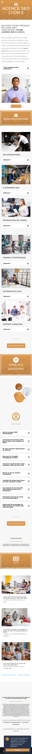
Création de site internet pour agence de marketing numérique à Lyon (16, 708)
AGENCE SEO (22, 705)
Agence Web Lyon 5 (16, 544)
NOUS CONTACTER (16, 106)
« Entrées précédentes (9, 675)
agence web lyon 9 (25, 545)
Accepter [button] (17, 750)
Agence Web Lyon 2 (16, 544)
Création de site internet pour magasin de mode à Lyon (15, 708)
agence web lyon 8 (16, 545)
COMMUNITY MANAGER (8, 705)
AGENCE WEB (16, 705)
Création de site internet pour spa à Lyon (12, 710)
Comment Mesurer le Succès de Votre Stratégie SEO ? (14, 664)
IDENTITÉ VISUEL (12, 704)
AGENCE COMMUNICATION (12, 706)
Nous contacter (16, 345)
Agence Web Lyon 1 (7, 544)
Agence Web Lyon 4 (7, 544)
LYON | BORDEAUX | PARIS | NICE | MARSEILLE (21, 716)
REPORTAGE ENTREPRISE (18, 714)
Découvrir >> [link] (14, 746)
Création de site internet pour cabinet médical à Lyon (16, 707)
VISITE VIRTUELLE (19, 704)
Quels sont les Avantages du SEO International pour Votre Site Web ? (15, 597)
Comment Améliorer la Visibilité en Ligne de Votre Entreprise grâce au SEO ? (15, 631)
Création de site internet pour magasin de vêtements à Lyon (16, 709)
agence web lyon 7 (7, 545)
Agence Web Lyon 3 (24, 544)
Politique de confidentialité (11, 722)
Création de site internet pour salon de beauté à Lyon (16, 711)
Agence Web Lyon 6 (25, 544)
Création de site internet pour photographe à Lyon (15, 711)
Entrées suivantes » (24, 675)
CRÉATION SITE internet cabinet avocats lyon (12, 704)
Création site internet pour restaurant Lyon (15, 713)
